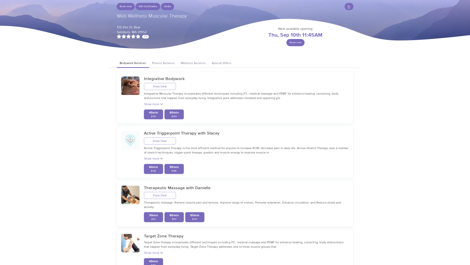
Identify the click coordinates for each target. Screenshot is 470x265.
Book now (126, 6)
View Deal (160, 86)
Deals (167, 6)
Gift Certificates (148, 6)
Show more (152, 104)
